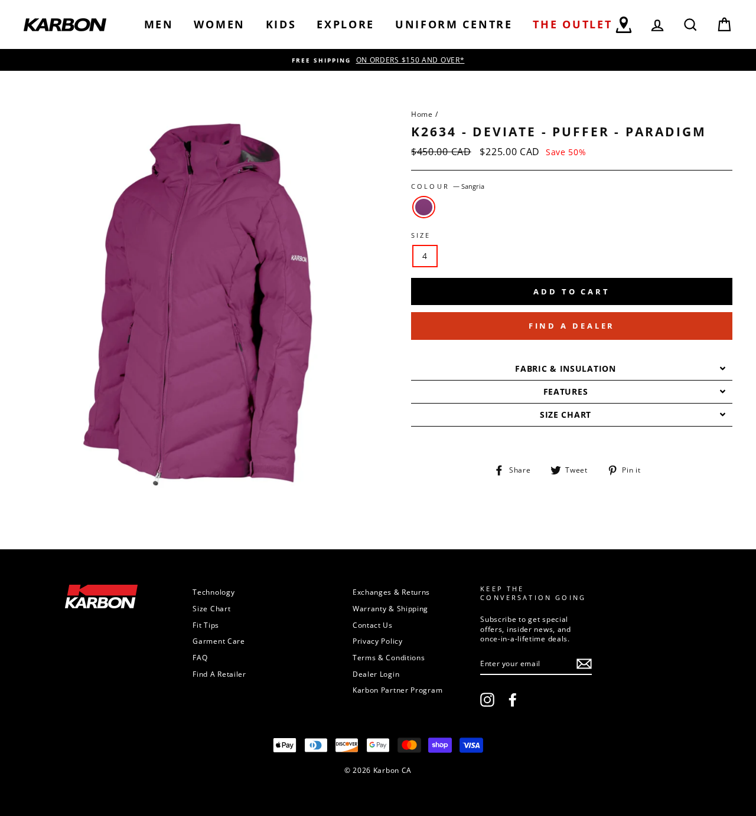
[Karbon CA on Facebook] (513, 700)
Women (219, 24)
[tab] (571, 369)
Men (159, 24)
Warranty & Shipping (390, 608)
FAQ (200, 657)
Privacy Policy (378, 640)
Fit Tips (206, 625)
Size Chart (211, 608)
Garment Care (219, 640)
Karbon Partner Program (397, 689)
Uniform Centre (454, 24)
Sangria (423, 207)
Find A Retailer (219, 674)
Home (422, 114)
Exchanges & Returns (391, 592)
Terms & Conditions (389, 657)
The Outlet (572, 24)
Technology (213, 592)
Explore (345, 24)
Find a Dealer (572, 325)
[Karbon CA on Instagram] (487, 700)
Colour (447, 186)
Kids (281, 24)
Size (421, 235)
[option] (378, 60)
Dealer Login (376, 674)
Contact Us (373, 625)
